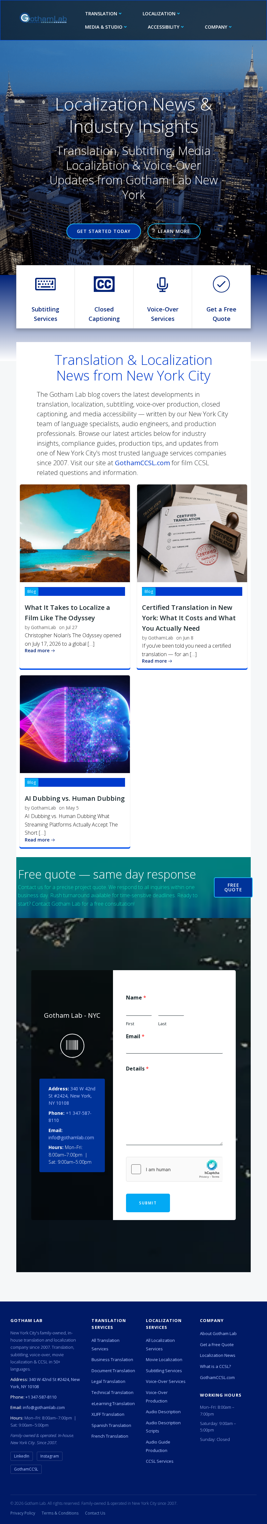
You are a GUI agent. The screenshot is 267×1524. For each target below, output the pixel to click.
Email (135, 1036)
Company (216, 27)
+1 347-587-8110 (40, 1397)
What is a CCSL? (215, 1366)
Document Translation (113, 1370)
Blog (31, 591)
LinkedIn (21, 1456)
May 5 (72, 808)
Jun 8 (188, 638)
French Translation (109, 1436)
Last (162, 1024)
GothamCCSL (26, 1469)
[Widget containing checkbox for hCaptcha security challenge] (174, 1169)
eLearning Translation (113, 1403)
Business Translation (112, 1359)
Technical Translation (112, 1392)
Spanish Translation (111, 1425)
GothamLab (43, 627)
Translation (101, 13)
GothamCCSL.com (142, 462)
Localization (159, 13)
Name (136, 997)
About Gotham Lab (218, 1333)
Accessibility (163, 27)
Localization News (217, 1355)
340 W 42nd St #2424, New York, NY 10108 (72, 1095)
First (130, 1024)
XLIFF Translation (107, 1414)
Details (137, 1068)
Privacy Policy (22, 1513)
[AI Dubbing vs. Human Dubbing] (75, 723)
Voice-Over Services (166, 1381)
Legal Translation (108, 1381)
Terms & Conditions (60, 1513)
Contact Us (95, 1513)
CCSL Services (160, 1461)
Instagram (49, 1456)
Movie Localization (164, 1359)
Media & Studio (103, 27)
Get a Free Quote (217, 1344)
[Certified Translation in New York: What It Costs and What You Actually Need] (192, 532)
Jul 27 (71, 627)
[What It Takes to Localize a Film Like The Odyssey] (75, 532)
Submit (148, 1203)
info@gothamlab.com (71, 1137)
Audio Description (163, 1412)
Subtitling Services (164, 1370)
